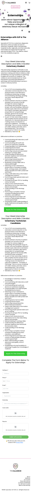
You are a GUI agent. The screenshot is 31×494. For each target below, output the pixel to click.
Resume (4, 421)
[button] (26, 3)
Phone (4, 377)
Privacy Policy (19, 442)
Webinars (27, 478)
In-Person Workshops (24, 482)
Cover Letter (5, 407)
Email (4, 385)
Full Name (5, 370)
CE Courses (27, 479)
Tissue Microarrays (25, 481)
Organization (5, 392)
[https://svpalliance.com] (9, 3)
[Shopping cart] (29, 3)
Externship (5, 400)
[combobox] (4, 381)
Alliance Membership (24, 485)
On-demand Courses (24, 484)
